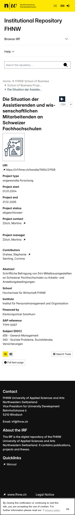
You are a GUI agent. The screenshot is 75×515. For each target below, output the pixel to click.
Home (7, 81)
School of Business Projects (24, 85)
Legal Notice (45, 494)
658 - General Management (20, 335)
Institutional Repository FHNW (33, 24)
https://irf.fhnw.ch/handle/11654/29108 (30, 169)
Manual (11, 464)
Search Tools (63, 354)
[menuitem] (37, 39)
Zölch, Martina (12, 223)
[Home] (20, 5)
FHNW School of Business (32, 81)
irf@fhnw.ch (20, 421)
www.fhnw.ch (16, 494)
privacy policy (52, 510)
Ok (67, 509)
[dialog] (37, 506)
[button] (68, 6)
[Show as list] (5, 354)
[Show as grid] (11, 354)
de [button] (56, 5)
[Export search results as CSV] (62, 99)
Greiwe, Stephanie (14, 254)
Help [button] (8, 51)
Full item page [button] (15, 362)
